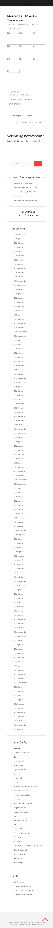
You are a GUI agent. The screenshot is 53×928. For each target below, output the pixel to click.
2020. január (18, 564)
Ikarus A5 (17, 196)
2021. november (19, 471)
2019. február (18, 611)
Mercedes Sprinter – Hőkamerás (25, 200)
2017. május (18, 695)
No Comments (14, 28)
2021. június (18, 492)
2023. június (18, 391)
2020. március (19, 556)
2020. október (19, 526)
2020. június (18, 543)
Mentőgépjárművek (21, 820)
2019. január (18, 615)
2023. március (19, 404)
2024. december (19, 319)
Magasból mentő (20, 808)
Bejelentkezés (19, 882)
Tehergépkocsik (19, 854)
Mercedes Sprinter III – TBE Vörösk (26, 188)
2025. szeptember (20, 281)
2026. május (18, 247)
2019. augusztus (20, 586)
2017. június (18, 691)
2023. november (19, 370)
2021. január (18, 514)
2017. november (19, 674)
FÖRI (16, 782)
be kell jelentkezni (33, 141)
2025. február (18, 311)
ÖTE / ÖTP (17, 837)
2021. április (18, 501)
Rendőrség (14, 104)
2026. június (18, 243)
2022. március (19, 454)
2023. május (18, 395)
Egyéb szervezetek (20, 770)
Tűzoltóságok (18, 863)
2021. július (18, 488)
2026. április (18, 251)
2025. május (18, 298)
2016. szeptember (20, 725)
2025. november (19, 273)
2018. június (18, 645)
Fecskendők (18, 778)
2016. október (19, 721)
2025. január (18, 315)
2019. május (18, 598)
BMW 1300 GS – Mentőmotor (24, 183)
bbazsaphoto (23, 25)
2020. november (19, 522)
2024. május (18, 349)
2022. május (18, 446)
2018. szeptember (20, 632)
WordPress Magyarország (23, 895)
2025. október (19, 277)
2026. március (19, 256)
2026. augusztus (20, 235)
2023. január (18, 412)
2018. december (19, 619)
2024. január (18, 361)
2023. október (19, 374)
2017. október (19, 679)
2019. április (18, 602)
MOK (15, 825)
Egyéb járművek (19, 761)
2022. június (18, 442)
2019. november (19, 573)
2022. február (18, 459)
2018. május (18, 649)
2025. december (19, 268)
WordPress (38, 925)
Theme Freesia (19, 925)
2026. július (18, 239)
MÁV (15, 816)
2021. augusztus (20, 484)
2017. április (18, 700)
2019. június (18, 594)
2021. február (18, 509)
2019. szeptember (20, 581)
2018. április (18, 653)
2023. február (18, 408)
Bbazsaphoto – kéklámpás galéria (25, 922)
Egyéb (16, 757)
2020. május (18, 547)
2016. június (18, 729)
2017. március (19, 704)
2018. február (18, 662)
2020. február (18, 560)
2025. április (18, 302)
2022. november (19, 421)
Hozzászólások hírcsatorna (23, 890)
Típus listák (18, 858)
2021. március (19, 505)
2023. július (18, 387)
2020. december (19, 518)
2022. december (19, 416)
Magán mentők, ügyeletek (23, 803)
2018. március (19, 657)
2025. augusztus (20, 285)
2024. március (19, 357)
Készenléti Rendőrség (19, 95)
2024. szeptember (20, 332)
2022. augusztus (20, 433)
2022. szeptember (20, 429)
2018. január (18, 666)
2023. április (18, 399)
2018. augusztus (20, 636)
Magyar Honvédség (21, 812)
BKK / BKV (17, 748)
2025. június (18, 294)
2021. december (19, 467)
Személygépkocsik (20, 850)
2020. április (18, 552)
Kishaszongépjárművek (20, 99)
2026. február (18, 260)
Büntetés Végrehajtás (21, 753)
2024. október (19, 328)
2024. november (19, 323)
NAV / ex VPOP (19, 829)
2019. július (18, 590)
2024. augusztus (20, 336)
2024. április (18, 353)
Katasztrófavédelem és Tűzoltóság (26, 787)
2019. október (19, 577)
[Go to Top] (45, 921)
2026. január (18, 264)
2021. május (18, 497)
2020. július (18, 539)
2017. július (18, 687)
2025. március (19, 306)
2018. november (19, 624)
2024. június (18, 344)
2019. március (19, 607)
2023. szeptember (20, 378)
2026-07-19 (35, 25)
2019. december (19, 569)
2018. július (18, 640)
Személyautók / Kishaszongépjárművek (28, 846)
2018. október (19, 628)
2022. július (18, 437)
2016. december (19, 712)
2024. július (18, 340)
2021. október (19, 476)
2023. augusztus (20, 383)
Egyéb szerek (19, 765)
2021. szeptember (20, 480)
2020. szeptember (20, 531)
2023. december (19, 366)
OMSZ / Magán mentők (22, 833)
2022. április (18, 450)
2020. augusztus (20, 535)
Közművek (17, 799)
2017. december (19, 670)
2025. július (18, 289)
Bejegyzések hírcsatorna (22, 886)
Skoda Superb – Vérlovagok (20, 116)
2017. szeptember (20, 683)
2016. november (19, 717)
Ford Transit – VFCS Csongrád (31, 122)
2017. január (18, 708)
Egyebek (17, 774)
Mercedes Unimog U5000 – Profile (26, 192)
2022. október (19, 425)
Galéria (12, 25)
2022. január (18, 463)
